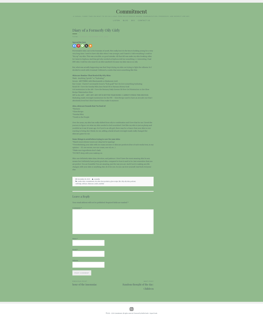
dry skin (97, 181)
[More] (90, 46)
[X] (86, 46)
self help (78, 184)
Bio (133, 20)
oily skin (127, 181)
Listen (116, 20)
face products (105, 181)
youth (96, 184)
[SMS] (82, 46)
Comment (77, 208)
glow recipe (114, 181)
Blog (125, 20)
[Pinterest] (78, 46)
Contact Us (144, 20)
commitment (90, 181)
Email (75, 250)
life (120, 181)
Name (75, 239)
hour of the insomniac (84, 283)
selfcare (84, 184)
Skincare (91, 184)
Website (75, 260)
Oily (122, 181)
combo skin (81, 181)
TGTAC (75, 36)
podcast (133, 181)
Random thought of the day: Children (138, 285)
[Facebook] (74, 46)
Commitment (131, 11)
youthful (101, 184)
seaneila (97, 179)
